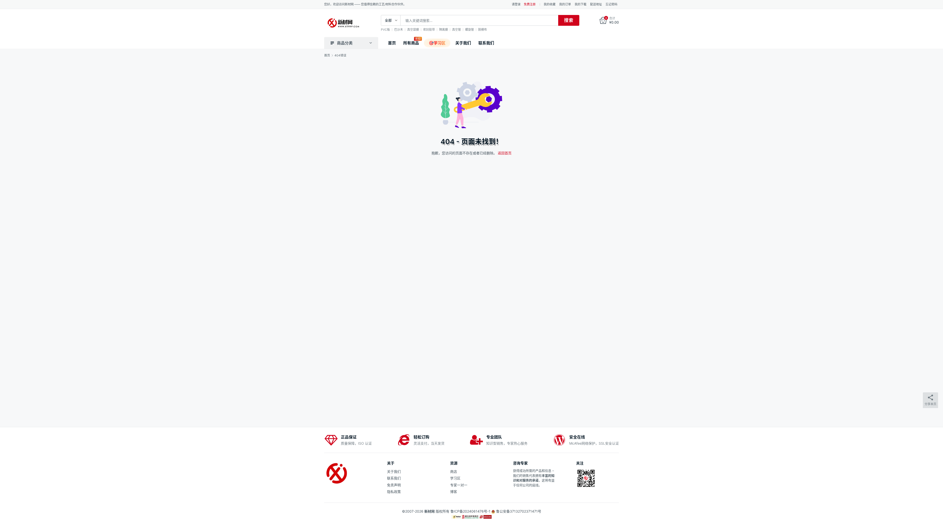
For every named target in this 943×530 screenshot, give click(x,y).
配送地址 (596, 4)
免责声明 (394, 485)
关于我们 (463, 42)
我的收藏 (549, 4)
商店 (453, 471)
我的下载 (580, 4)
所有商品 (411, 42)
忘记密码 (611, 4)
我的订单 (565, 4)
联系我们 (486, 42)
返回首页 (505, 153)
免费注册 (530, 4)
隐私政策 (394, 492)
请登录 (516, 4)
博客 (453, 492)
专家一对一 (458, 485)
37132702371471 (524, 511)
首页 (392, 42)
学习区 (455, 478)
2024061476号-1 (476, 511)
